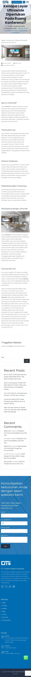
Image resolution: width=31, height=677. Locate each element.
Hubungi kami (6, 620)
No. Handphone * (6, 520)
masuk (10, 346)
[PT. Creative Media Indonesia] (6, 2)
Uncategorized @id (8, 65)
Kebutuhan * (4, 535)
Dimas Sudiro (8, 461)
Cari (2, 357)
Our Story (5, 617)
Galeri (4, 603)
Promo (4, 614)
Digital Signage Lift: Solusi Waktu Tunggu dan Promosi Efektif (15, 448)
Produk (4, 605)
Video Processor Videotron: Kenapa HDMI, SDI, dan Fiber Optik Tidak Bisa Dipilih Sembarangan (15, 410)
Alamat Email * (5, 527)
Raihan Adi (18, 63)
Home (3, 40)
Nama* (3, 512)
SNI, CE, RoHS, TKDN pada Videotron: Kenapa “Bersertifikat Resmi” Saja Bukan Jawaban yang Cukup (15, 377)
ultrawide (7, 106)
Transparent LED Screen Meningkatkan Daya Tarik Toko (15, 433)
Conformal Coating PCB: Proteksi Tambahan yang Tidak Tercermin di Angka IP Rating (14, 401)
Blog (3, 611)
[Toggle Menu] (27, 2)
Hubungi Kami (16, 2)
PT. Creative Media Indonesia (16, 671)
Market (4, 608)
